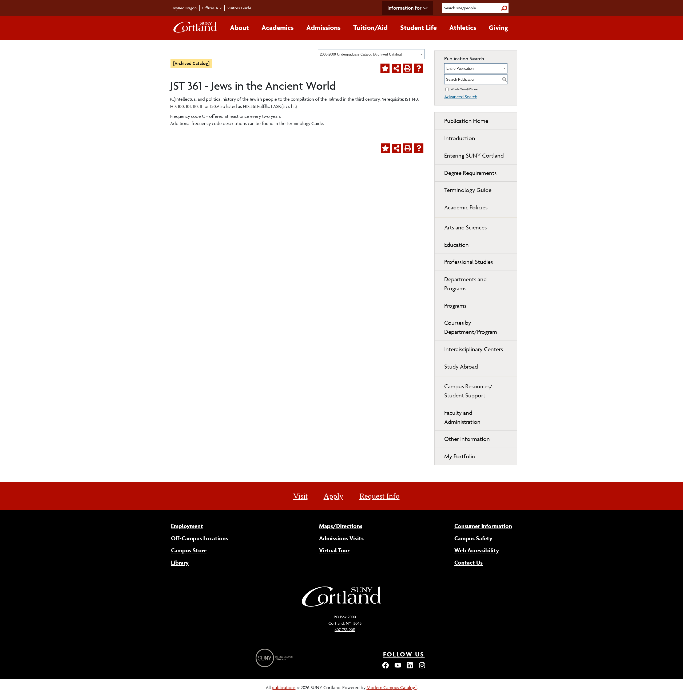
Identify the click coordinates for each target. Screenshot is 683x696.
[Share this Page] (396, 68)
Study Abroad (461, 366)
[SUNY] (275, 657)
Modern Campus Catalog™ (392, 687)
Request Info (379, 496)
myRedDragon (185, 7)
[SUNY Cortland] (341, 606)
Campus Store (189, 550)
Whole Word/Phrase (464, 89)
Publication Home (466, 120)
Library (180, 562)
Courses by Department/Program (470, 327)
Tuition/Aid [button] (370, 27)
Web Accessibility (476, 550)
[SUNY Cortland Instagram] (422, 667)
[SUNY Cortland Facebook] (386, 667)
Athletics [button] (462, 27)
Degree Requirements (470, 173)
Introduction (459, 138)
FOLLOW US (404, 654)
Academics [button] (277, 27)
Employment (187, 526)
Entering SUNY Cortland (474, 155)
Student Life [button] (418, 27)
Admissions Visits (341, 538)
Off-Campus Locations (199, 538)
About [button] (239, 27)
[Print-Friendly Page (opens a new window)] (407, 68)
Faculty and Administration (462, 417)
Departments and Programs (465, 284)
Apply (333, 496)
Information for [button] (404, 8)
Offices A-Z (212, 7)
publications (284, 687)
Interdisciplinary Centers (473, 349)
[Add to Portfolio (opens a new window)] (385, 68)
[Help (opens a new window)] (418, 68)
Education (456, 244)
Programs (455, 305)
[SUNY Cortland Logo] (195, 28)
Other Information (467, 439)
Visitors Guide (239, 7)
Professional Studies (468, 261)
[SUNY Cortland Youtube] (398, 667)
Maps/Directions (340, 526)
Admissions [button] (323, 27)
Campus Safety (473, 538)
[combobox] (371, 54)
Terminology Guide (467, 190)
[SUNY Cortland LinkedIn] (410, 667)
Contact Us (468, 562)
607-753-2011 (345, 629)
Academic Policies (465, 207)
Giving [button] (498, 27)
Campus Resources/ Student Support (468, 391)
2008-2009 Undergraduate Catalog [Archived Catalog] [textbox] (361, 54)
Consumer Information (483, 526)
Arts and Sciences (465, 227)
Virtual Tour (334, 550)
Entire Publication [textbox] (460, 69)
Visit (300, 496)
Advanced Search (460, 96)
